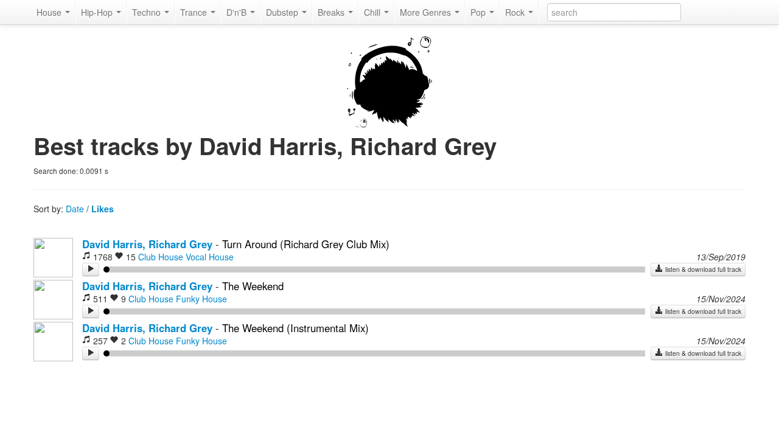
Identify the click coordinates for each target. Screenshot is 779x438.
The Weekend (253, 286)
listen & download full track (702, 269)
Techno (147, 12)
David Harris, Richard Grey (147, 244)
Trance (194, 12)
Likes (102, 209)
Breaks (332, 12)
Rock (516, 12)
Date (75, 209)
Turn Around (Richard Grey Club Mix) (306, 244)
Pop (479, 12)
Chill (373, 12)
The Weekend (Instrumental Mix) (295, 328)
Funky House (201, 299)
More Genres (426, 12)
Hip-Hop (98, 12)
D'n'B (237, 12)
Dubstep (283, 12)
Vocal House (210, 257)
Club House (160, 257)
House (50, 12)
